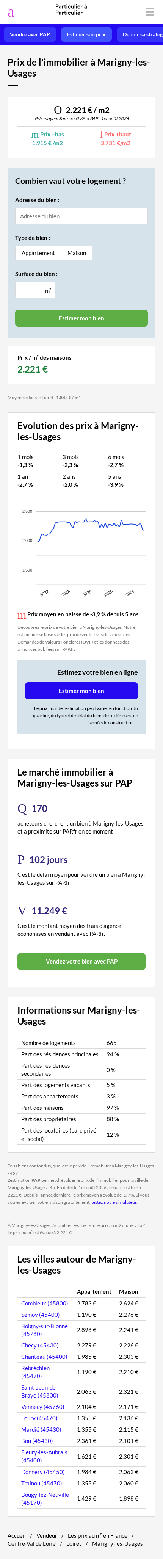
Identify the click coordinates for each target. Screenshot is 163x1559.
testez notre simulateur (113, 1202)
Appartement (38, 252)
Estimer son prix (86, 34)
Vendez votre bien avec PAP (82, 961)
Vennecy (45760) (42, 1406)
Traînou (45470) (41, 1483)
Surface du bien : (36, 273)
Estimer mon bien (81, 690)
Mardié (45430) (41, 1429)
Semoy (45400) (40, 1314)
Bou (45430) (37, 1440)
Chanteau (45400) (44, 1356)
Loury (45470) (39, 1418)
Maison (76, 252)
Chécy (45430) (40, 1345)
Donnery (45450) (43, 1471)
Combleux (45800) (44, 1303)
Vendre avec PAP (30, 34)
